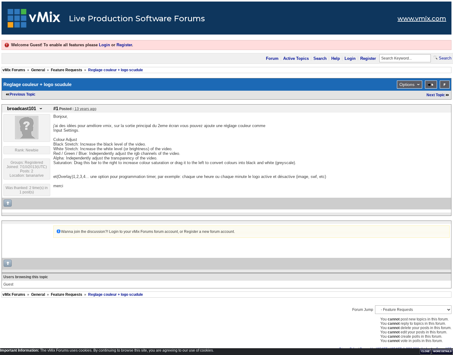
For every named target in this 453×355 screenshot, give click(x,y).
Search (320, 58)
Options (406, 84)
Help (335, 58)
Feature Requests (66, 70)
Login (104, 45)
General (38, 70)
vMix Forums (13, 70)
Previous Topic (22, 94)
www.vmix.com (422, 18)
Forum (272, 58)
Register (124, 45)
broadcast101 (21, 108)
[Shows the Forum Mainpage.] (34, 20)
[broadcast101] (26, 138)
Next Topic (435, 95)
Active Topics (296, 58)
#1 (55, 108)
